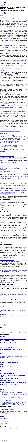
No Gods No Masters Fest (18, 183)
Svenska (18, 403)
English (3, 17)
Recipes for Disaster (24, 396)
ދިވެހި (12, 404)
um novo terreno (12, 69)
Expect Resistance (11, 146)
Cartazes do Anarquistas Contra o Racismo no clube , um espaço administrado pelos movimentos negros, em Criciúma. (13, 129)
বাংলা (15, 403)
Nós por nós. (2, 306)
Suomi (2, 402)
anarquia (3, 330)
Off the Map (18, 397)
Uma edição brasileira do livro (4, 146)
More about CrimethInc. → (4, 413)
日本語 (4, 402)
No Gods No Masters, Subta (10, 45)
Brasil (2, 329)
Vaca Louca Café (6, 103)
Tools (6, 4)
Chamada (11, 247)
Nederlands (3, 403)
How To (16, 392)
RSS (3, 391)
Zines (2, 394)
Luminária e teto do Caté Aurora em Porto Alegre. (7, 156)
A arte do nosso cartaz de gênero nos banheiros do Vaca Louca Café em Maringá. (11, 107)
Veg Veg (13, 111)
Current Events (11, 392)
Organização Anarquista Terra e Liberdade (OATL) (12, 270)
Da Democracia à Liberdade (9, 21)
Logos (15, 394)
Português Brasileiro (16, 401)
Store (11, 4)
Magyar (21, 402)
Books (1, 4)
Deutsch (9, 401)
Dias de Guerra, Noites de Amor (8, 142)
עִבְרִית (22, 403)
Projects (2, 370)
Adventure (5, 12)
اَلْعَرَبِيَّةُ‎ (10, 403)
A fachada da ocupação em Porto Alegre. (8, 162)
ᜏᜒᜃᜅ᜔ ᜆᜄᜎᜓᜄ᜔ (22, 404)
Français (12, 401)
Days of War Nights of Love (5, 397)
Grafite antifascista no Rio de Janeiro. (5, 314)
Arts (2, 392)
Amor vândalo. (2, 307)
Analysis (7, 392)
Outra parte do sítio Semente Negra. (5, 194)
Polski (22, 401)
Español (5, 401)
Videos (11, 394)
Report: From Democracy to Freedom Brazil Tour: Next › (19, 332)
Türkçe (23, 402)
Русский (20, 401)
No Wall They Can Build (13, 397)
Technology (20, 392)
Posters (7, 394)
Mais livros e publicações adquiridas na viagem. (6, 296)
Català (10, 404)
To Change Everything (19, 394)
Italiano (7, 401)
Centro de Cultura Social (23, 174)
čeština (16, 402)
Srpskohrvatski (7, 403)
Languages (17, 4)
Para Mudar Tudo (8, 36)
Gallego (14, 404)
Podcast (1, 398)
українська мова (4, 404)
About (20, 4)
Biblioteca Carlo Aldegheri (15, 197)
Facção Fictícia (17, 45)
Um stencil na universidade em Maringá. (5, 108)
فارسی (25, 402)
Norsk (18, 404)
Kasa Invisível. (2, 242)
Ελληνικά (25, 401)
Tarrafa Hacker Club (24, 114)
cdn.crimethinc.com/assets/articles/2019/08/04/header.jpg (8, 18)
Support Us (1, 5)
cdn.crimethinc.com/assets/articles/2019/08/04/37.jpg (7, 282)
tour (2, 328)
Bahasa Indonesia (12, 402)
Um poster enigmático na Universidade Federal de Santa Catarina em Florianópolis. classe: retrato (13, 310)
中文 (9, 402)
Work (15, 396)
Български (7, 402)
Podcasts (9, 4)
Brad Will (5, 73)
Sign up (1, 424)
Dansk (20, 403)
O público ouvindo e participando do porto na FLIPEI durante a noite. (9, 261)
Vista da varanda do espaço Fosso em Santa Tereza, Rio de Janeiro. (9, 267)
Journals (4, 394)
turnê (14, 21)
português (13, 36)
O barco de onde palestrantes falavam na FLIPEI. (7, 260)
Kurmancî (16, 404)
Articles (1, 391)
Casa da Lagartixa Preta (14, 178)
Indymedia (16, 73)
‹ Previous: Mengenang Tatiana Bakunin (5, 332)
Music (13, 394)
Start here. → (2, 416)
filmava (23, 74)
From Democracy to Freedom (6, 396)
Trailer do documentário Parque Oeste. (5, 91)
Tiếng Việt (8, 404)
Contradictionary (12, 396)
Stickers (9, 394)
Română (14, 403)
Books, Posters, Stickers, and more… (7, 400)
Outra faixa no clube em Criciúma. (10, 131)
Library (4, 4)
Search (14, 4)
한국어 (12, 403)
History (14, 392)
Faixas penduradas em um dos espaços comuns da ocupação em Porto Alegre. (13, 167)
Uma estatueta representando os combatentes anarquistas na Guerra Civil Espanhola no (12, 176)
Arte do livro (2, 142)
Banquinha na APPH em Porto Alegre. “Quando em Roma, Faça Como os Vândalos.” (11, 141)
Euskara (18, 402)
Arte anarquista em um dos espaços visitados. (6, 311)
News (5, 13)
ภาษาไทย (24, 403)
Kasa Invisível (14, 233)
